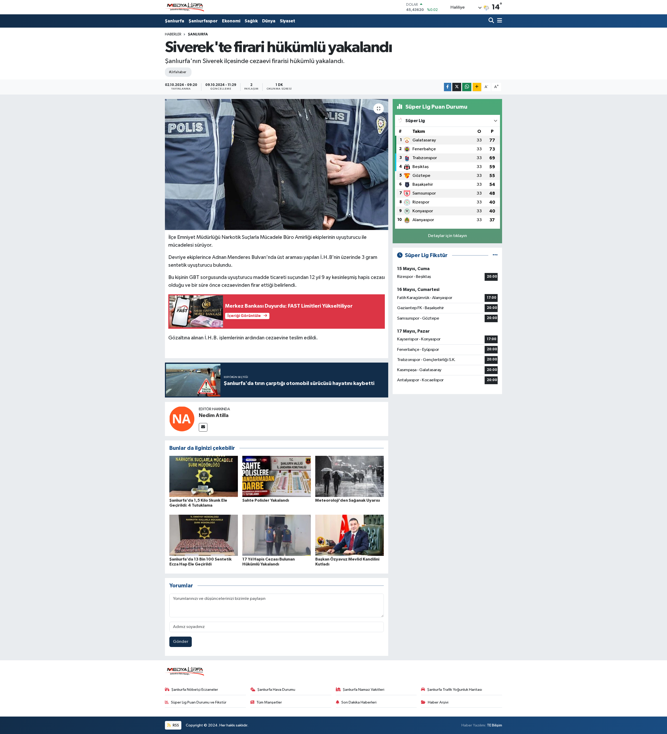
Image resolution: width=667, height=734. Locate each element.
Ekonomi (231, 21)
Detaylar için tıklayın (447, 236)
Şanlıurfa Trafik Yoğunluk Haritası (454, 690)
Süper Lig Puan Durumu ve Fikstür (198, 702)
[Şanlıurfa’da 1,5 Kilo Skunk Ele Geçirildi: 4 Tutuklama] (203, 476)
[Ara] (492, 21)
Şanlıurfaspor (203, 21)
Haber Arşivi (438, 702)
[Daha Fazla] (477, 87)
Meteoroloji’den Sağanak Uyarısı (347, 500)
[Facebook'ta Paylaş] (447, 87)
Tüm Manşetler (269, 702)
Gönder (180, 641)
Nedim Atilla (213, 415)
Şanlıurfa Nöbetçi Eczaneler (194, 690)
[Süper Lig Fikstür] (495, 255)
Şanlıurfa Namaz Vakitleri (363, 690)
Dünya (268, 21)
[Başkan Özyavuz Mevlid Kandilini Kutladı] (349, 535)
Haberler (173, 34)
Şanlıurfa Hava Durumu (276, 690)
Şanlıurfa (174, 21)
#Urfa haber (177, 72)
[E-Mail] (203, 427)
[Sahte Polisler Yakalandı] (276, 476)
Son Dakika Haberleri (358, 702)
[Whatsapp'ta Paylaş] (466, 87)
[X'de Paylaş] (456, 87)
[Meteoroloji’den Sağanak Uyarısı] (349, 476)
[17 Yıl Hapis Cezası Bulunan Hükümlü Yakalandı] (276, 535)
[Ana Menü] (498, 21)
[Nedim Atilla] (181, 418)
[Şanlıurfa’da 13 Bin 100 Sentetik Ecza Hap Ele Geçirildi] (203, 535)
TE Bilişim (494, 725)
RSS (175, 725)
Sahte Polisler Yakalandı (265, 500)
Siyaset (287, 21)
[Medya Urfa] (184, 7)
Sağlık (251, 21)
